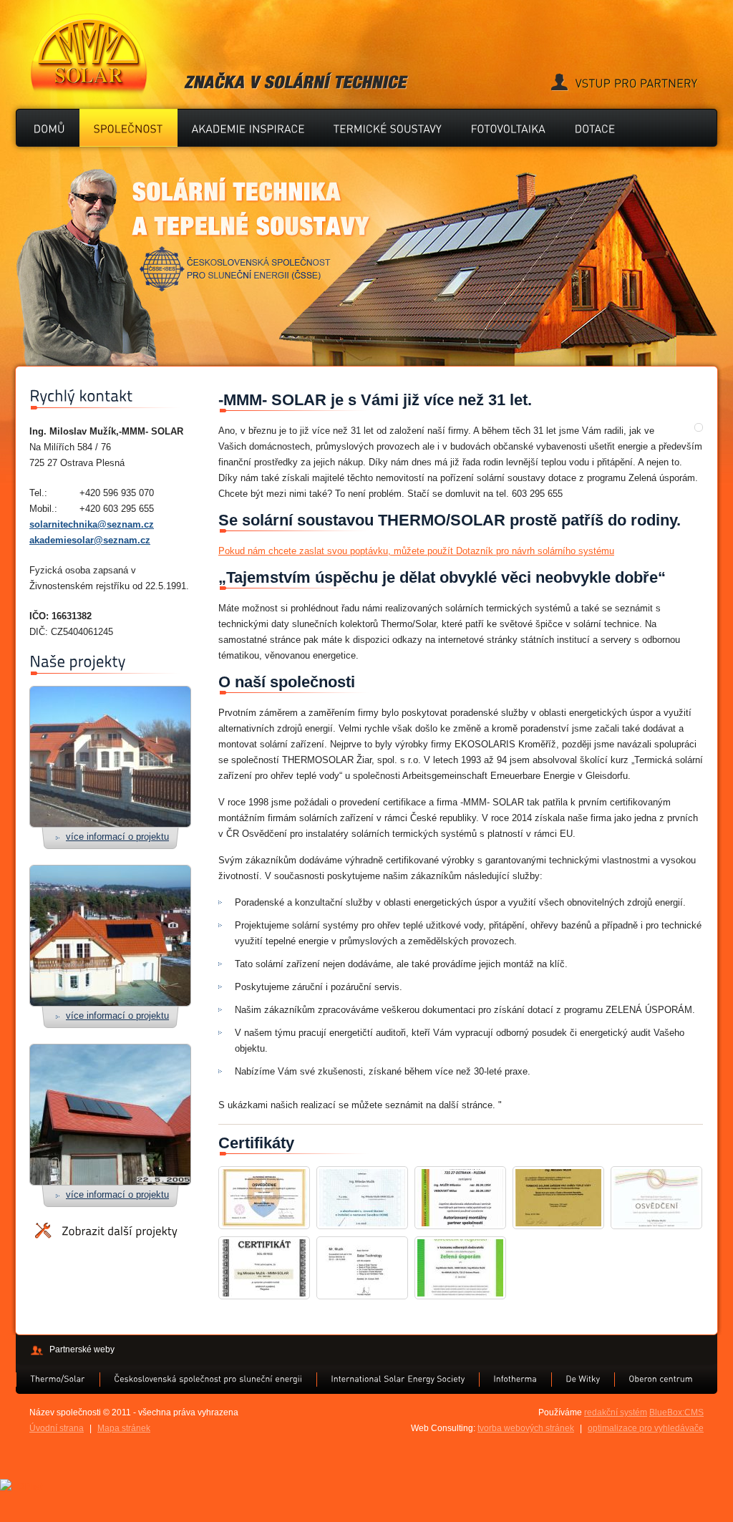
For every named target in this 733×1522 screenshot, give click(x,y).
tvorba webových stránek (525, 1428)
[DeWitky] (582, 1379)
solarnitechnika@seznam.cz (91, 524)
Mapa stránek (123, 1428)
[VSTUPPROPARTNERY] (624, 83)
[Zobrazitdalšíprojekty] (106, 1231)
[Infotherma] (515, 1379)
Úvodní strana (56, 1428)
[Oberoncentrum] (660, 1379)
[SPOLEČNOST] (128, 128)
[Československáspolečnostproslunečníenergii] (208, 1379)
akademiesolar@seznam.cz (89, 540)
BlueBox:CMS (676, 1412)
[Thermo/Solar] (57, 1379)
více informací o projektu (117, 836)
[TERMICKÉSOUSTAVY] (388, 128)
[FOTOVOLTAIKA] (508, 128)
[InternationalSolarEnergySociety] (398, 1379)
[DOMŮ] (49, 128)
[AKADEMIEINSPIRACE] (248, 128)
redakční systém (615, 1412)
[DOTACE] (595, 128)
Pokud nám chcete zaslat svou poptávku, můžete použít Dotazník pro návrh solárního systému (416, 551)
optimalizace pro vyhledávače (646, 1428)
